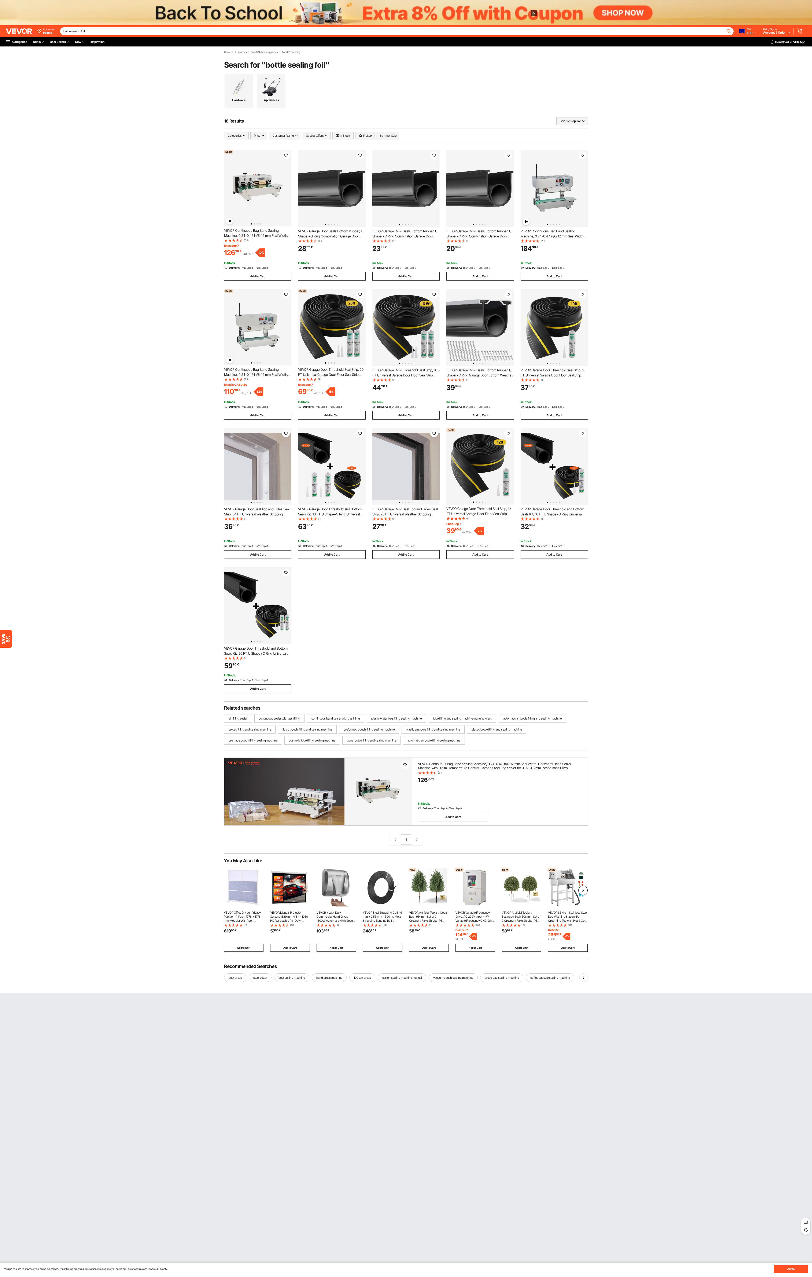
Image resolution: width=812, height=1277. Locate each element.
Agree (791, 1268)
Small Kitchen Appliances (264, 52)
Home (227, 52)
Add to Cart (258, 276)
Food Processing (291, 52)
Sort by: (565, 121)
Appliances (241, 52)
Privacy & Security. (158, 1268)
